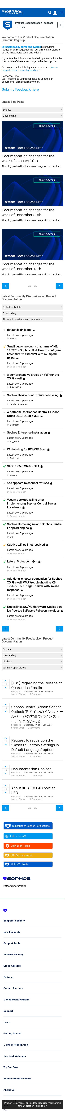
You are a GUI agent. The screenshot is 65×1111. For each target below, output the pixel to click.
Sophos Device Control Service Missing (33, 395)
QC (11, 536)
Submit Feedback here (20, 89)
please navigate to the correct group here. (30, 69)
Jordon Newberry (18, 404)
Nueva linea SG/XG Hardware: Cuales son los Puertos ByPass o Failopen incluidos (34, 608)
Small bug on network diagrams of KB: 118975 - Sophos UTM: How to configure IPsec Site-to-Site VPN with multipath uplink (34, 352)
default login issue (19, 330)
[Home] (17, 12)
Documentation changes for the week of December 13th (28, 266)
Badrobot (14, 424)
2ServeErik (15, 387)
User (55, 13)
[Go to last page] (35, 286)
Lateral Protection (19, 561)
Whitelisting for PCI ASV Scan (26, 449)
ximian (13, 475)
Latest (20, 335)
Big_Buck (14, 441)
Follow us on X (18, 836)
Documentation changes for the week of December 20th (28, 212)
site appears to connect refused (28, 483)
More (22, 27)
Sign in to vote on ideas (5, 681)
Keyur (13, 338)
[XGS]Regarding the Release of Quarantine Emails (36, 685)
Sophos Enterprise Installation (27, 433)
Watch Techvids (19, 864)
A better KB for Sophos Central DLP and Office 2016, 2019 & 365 (33, 414)
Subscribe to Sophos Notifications (31, 825)
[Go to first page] (29, 286)
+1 (36, 561)
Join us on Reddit (20, 845)
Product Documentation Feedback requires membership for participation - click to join (32, 1104)
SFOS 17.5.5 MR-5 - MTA (23, 466)
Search (50, 13)
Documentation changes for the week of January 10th (28, 158)
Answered (4, 466)
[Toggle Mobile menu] (60, 13)
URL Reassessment (21, 855)
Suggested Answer (4, 346)
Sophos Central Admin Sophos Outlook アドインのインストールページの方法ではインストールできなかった (37, 714)
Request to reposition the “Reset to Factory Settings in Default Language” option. (35, 745)
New (60, 25)
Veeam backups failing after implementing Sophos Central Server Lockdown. (31, 503)
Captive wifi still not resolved (26, 545)
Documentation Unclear (31, 769)
